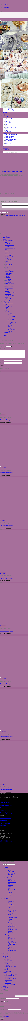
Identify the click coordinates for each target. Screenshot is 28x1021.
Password (3, 998)
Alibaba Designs (9, 245)
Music (6, 267)
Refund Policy (3, 825)
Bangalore (5, 4)
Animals (7, 246)
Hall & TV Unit (9, 962)
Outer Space (8, 273)
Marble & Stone (9, 264)
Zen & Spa (8, 300)
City (6, 249)
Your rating (3, 346)
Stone (6, 310)
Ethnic (7, 254)
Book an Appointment (11, 974)
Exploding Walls (9, 257)
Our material (8, 980)
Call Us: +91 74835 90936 (6, 842)
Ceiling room (11, 315)
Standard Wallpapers (9, 171)
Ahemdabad (6, 7)
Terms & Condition (5, 823)
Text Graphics (11, 109)
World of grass (6, 951)
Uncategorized (6, 332)
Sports (7, 285)
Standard (5, 867)
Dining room (11, 316)
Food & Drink (8, 261)
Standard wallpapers (5, 802)
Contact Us (8, 983)
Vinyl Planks (6, 953)
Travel (7, 291)
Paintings (7, 274)
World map (8, 298)
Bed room (10, 313)
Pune (4, 6)
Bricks (4, 239)
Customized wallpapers (9, 240)
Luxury (10, 879)
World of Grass (4, 807)
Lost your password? (5, 1004)
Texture (7, 289)
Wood (6, 297)
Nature (7, 268)
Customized (6, 898)
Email (2, 363)
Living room (11, 319)
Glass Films (5, 301)
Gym (6, 969)
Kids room (11, 215)
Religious (7, 277)
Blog (4, 954)
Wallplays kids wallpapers (6, 420)
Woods (10, 331)
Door (6, 251)
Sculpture (7, 280)
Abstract (7, 243)
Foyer (6, 963)
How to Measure (9, 975)
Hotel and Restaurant (10, 966)
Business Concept (10, 248)
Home (1, 171)
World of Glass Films (5, 810)
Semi (9, 255)
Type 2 (17, 171)
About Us (5, 987)
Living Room (8, 960)
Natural (7, 307)
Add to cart (3, 214)
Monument (8, 266)
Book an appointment (5, 818)
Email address (4, 1009)
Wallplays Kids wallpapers (6, 578)
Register (2, 1019)
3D (6, 242)
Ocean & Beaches (9, 271)
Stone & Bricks (9, 286)
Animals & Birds (12, 322)
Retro (9, 328)
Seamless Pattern (9, 283)
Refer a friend (3, 820)
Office (6, 968)
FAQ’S (6, 981)
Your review (3, 349)
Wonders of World (10, 295)
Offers (7, 309)
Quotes (7, 276)
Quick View (3, 414)
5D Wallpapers (12, 882)
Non (9, 252)
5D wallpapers (6, 237)
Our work (5, 956)
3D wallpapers (6, 236)
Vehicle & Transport (10, 292)
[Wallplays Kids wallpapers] (6, 184)
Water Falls (8, 294)
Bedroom (7, 959)
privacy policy (5, 1016)
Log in (2, 1001)
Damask (7, 304)
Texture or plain (12, 329)
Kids (21, 171)
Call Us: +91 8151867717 (10, 2)
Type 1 (7, 312)
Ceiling (7, 965)
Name (2, 360)
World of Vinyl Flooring (6, 813)
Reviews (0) (6, 335)
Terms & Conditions (10, 984)
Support (5, 972)
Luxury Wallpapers (10, 306)
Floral (6, 258)
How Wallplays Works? (11, 978)
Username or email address (7, 996)
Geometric (10, 325)
